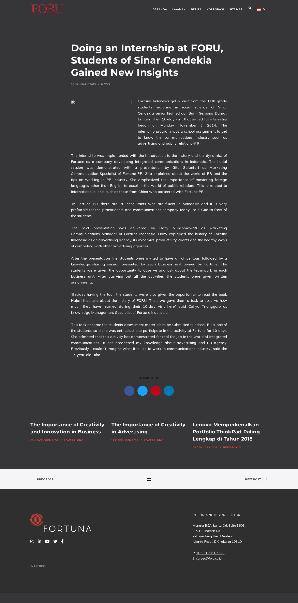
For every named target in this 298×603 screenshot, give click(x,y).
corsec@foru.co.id (209, 558)
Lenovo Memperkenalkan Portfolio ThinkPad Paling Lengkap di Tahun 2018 (226, 432)
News (105, 84)
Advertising (73, 440)
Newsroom (232, 447)
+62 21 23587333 (210, 553)
